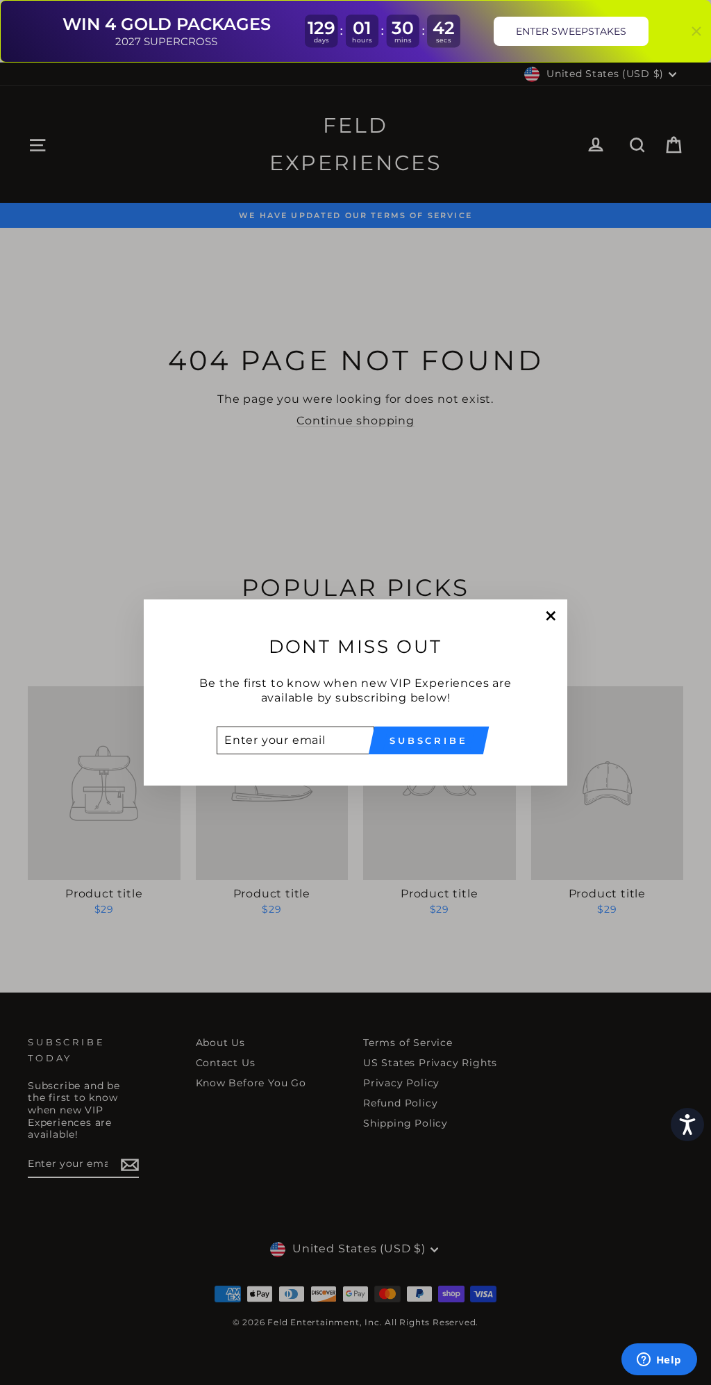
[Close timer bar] (696, 31)
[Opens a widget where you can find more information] (659, 1360)
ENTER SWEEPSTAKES (571, 31)
